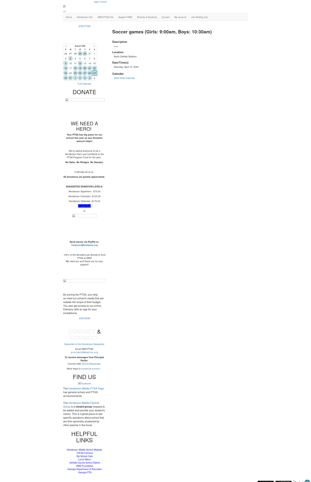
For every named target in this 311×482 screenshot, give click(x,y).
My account (180, 17)
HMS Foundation (84, 465)
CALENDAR (84, 39)
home (104, 1)
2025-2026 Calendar (124, 78)
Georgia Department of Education (85, 469)
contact (85, 368)
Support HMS (125, 17)
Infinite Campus (85, 452)
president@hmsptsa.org (84, 352)
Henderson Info (85, 17)
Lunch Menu (84, 459)
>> (94, 46)
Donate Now (84, 206)
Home (69, 17)
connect (96, 368)
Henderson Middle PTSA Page (86, 388)
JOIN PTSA (84, 272)
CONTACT (81, 331)
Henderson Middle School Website (84, 449)
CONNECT (84, 337)
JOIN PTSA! (84, 26)
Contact (166, 17)
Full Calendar (84, 83)
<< (66, 46)
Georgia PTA (84, 472)
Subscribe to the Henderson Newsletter (84, 344)
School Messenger (91, 363)
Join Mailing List (199, 17)
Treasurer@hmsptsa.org (84, 245)
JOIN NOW (84, 318)
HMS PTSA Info (106, 17)
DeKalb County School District (84, 462)
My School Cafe (85, 456)
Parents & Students (147, 17)
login (96, 1)
